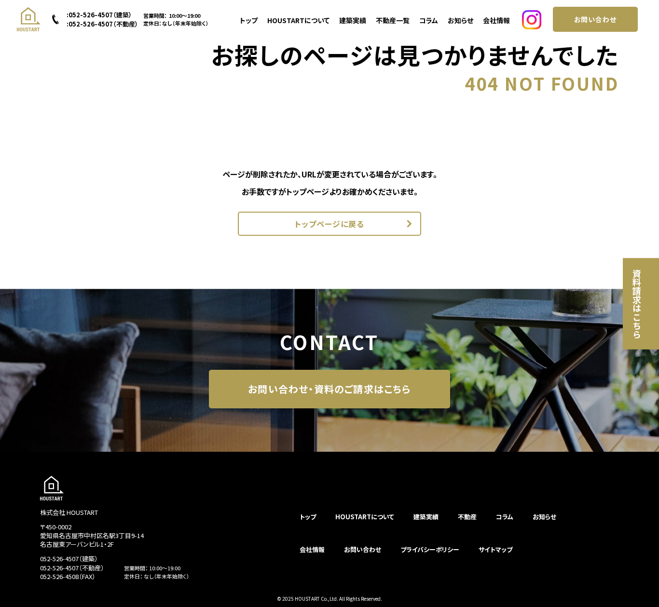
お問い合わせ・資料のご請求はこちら (329, 389)
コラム (428, 20)
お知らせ (460, 20)
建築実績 (352, 20)
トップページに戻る (329, 223)
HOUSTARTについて (298, 20)
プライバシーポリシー (429, 549)
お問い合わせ (595, 19)
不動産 (467, 516)
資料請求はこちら (637, 303)
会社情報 (496, 20)
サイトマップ (495, 549)
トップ (249, 20)
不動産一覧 (393, 20)
